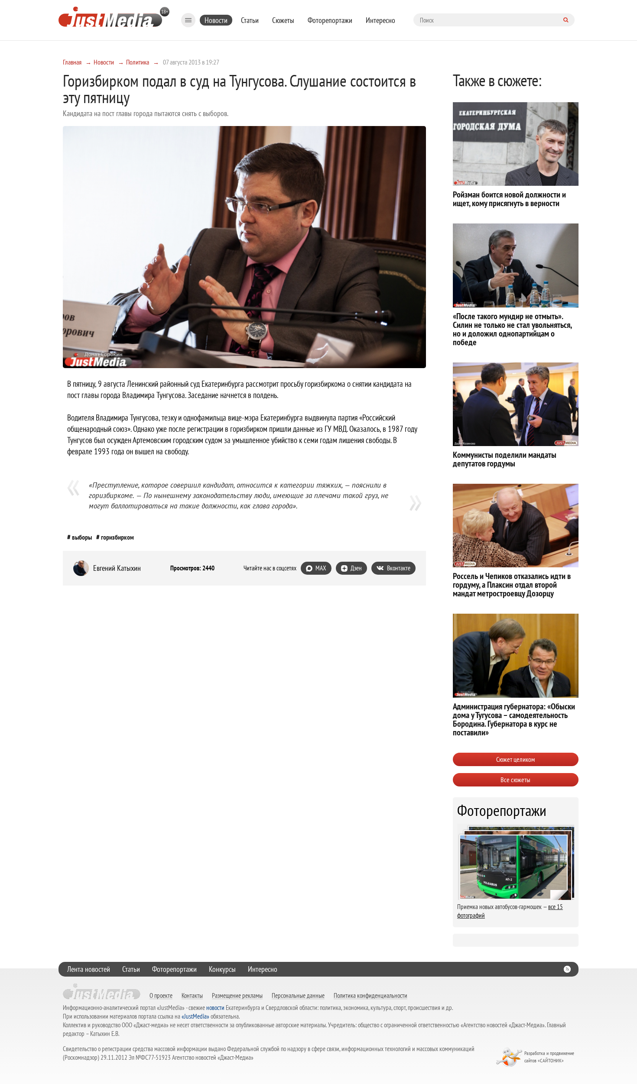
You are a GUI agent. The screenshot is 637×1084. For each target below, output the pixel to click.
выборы (82, 537)
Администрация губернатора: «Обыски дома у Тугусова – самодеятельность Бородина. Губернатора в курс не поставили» (514, 719)
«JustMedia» (195, 1016)
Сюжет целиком (515, 759)
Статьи (250, 20)
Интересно (380, 20)
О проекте (161, 995)
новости (215, 1007)
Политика (137, 61)
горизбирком (117, 537)
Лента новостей (88, 969)
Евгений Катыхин (117, 568)
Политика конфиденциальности (370, 995)
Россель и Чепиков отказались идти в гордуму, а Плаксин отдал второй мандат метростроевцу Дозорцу (512, 585)
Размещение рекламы (237, 995)
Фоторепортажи (330, 20)
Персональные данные (298, 995)
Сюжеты (283, 20)
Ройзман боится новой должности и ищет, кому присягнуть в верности (509, 198)
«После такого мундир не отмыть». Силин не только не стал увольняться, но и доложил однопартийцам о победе (512, 329)
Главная (72, 61)
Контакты (192, 995)
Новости (216, 20)
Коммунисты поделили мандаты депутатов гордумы (504, 459)
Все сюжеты (515, 779)
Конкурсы (222, 969)
